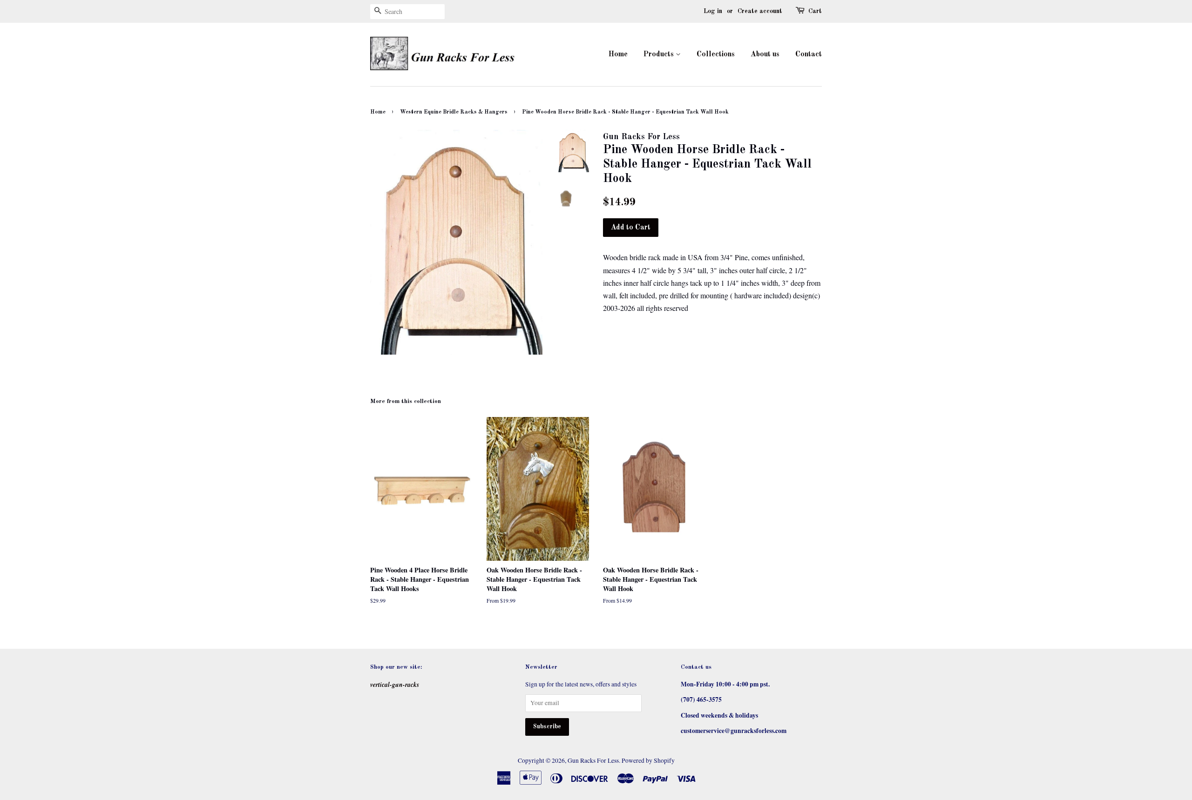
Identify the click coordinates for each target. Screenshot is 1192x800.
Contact (808, 54)
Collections (716, 54)
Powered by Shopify (648, 760)
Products (659, 54)
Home (618, 54)
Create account (760, 11)
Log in (713, 11)
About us (765, 54)
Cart (815, 11)
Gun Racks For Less (593, 760)
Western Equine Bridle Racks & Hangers (454, 112)
